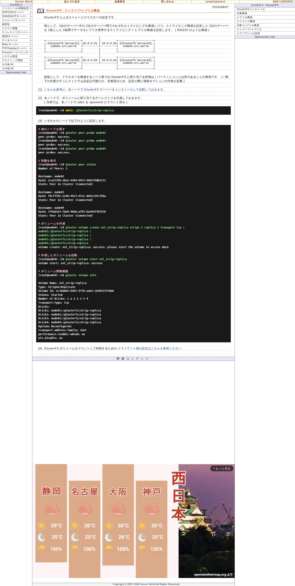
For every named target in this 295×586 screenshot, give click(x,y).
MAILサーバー (10, 44)
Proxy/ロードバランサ (15, 52)
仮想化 (6, 24)
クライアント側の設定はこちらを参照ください (149, 348)
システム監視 (10, 56)
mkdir (70, 110)
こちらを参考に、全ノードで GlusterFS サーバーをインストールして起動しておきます (103, 89)
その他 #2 (8, 68)
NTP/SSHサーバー (13, 12)
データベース (10, 40)
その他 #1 (8, 64)
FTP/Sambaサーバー (14, 48)
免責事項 (120, 1)
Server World (24, 1)
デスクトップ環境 (12, 60)
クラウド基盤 (10, 28)
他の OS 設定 (72, 1)
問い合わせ (167, 1)
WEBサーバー (10, 36)
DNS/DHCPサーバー (14, 16)
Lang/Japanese (215, 1)
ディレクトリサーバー (15, 32)
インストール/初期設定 (15, 8)
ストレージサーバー (13, 20)
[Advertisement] (133, 413)
